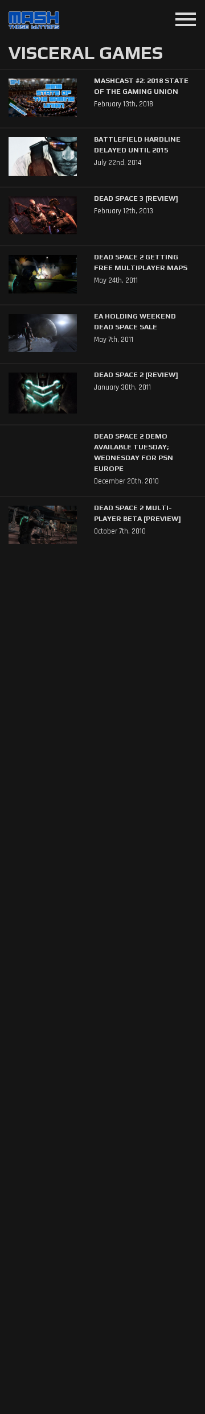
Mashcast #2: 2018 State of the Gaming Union (141, 86)
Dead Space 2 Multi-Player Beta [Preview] (137, 513)
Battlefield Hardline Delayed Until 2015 (137, 144)
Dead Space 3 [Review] (136, 198)
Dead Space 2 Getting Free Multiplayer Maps (140, 262)
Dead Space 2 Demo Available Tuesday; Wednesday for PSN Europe (133, 452)
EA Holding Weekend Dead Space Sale (135, 321)
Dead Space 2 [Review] (136, 374)
